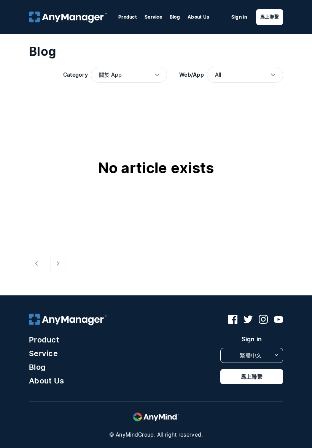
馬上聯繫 (269, 17)
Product (127, 17)
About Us (198, 17)
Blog (175, 17)
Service (153, 17)
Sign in (239, 17)
